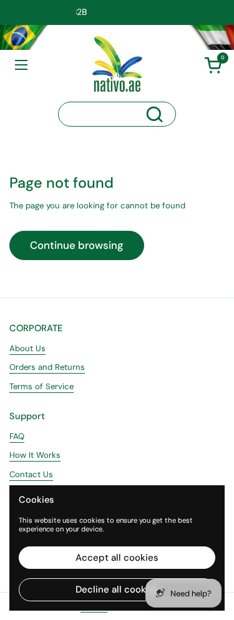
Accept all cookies (117, 557)
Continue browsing (77, 245)
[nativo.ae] (117, 64)
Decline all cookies (117, 589)
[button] (212, 64)
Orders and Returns (47, 367)
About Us (27, 348)
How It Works (35, 455)
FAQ (16, 436)
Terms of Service (41, 386)
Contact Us (31, 474)
